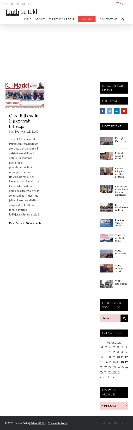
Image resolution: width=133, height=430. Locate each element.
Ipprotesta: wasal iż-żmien (120, 222)
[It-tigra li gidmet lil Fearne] (106, 157)
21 (106, 367)
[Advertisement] (66, 49)
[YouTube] (124, 111)
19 (126, 362)
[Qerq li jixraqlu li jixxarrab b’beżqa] (25, 95)
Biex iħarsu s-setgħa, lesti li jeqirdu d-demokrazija (121, 190)
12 (126, 357)
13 (101, 362)
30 (114, 372)
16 (114, 362)
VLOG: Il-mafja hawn (120, 252)
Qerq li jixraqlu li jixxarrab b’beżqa (23, 120)
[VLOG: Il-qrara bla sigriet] (106, 269)
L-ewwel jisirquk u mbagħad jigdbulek (119, 172)
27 (101, 372)
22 (110, 367)
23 (114, 367)
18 (122, 362)
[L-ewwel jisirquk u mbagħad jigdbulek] (106, 172)
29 (110, 372)
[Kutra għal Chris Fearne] (106, 142)
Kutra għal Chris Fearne (121, 140)
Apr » (111, 377)
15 (110, 362)
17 (118, 362)
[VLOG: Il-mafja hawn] (106, 255)
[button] (122, 19)
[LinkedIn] (117, 111)
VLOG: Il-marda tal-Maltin (120, 238)
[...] (37, 214)
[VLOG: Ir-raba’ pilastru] (106, 285)
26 (126, 367)
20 (101, 367)
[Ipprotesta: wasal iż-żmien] (106, 224)
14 (106, 362)
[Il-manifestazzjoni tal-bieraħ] (106, 208)
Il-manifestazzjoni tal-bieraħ (122, 207)
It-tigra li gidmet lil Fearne (119, 155)
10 (118, 357)
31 (118, 372)
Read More (16, 223)
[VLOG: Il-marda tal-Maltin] (106, 239)
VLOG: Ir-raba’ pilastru (121, 282)
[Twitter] (109, 111)
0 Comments (33, 223)
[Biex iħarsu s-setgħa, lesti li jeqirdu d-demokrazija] (106, 190)
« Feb (103, 377)
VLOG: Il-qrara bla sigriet (120, 268)
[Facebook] (102, 111)
